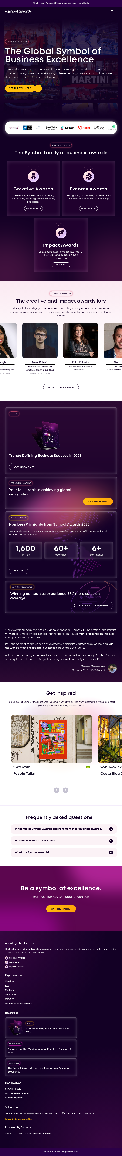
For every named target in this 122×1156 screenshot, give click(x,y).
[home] (18, 11)
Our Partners (11, 990)
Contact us (10, 994)
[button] (112, 11)
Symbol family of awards (21, 949)
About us (9, 981)
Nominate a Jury (13, 1089)
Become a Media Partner (17, 1093)
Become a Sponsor (14, 1098)
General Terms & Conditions (18, 1003)
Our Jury (9, 999)
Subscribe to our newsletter (18, 1119)
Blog (7, 986)
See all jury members (61, 387)
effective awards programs (38, 1133)
